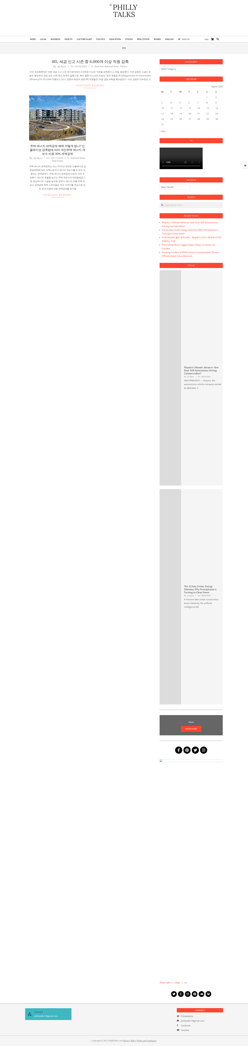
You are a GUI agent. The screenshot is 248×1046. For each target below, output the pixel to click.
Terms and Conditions (146, 1040)
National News (111, 66)
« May (162, 131)
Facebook (185, 1025)
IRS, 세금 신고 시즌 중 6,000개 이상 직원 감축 (90, 61)
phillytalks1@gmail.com (192, 1020)
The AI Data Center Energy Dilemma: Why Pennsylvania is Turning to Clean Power (200, 589)
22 (207, 113)
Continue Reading (90, 85)
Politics (123, 66)
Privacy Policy (129, 1040)
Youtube (185, 1030)
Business (99, 66)
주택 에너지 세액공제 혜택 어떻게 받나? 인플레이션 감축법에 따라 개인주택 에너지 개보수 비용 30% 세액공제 (57, 149)
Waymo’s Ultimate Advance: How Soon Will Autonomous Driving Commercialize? (201, 370)
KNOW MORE (191, 729)
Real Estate (57, 160)
